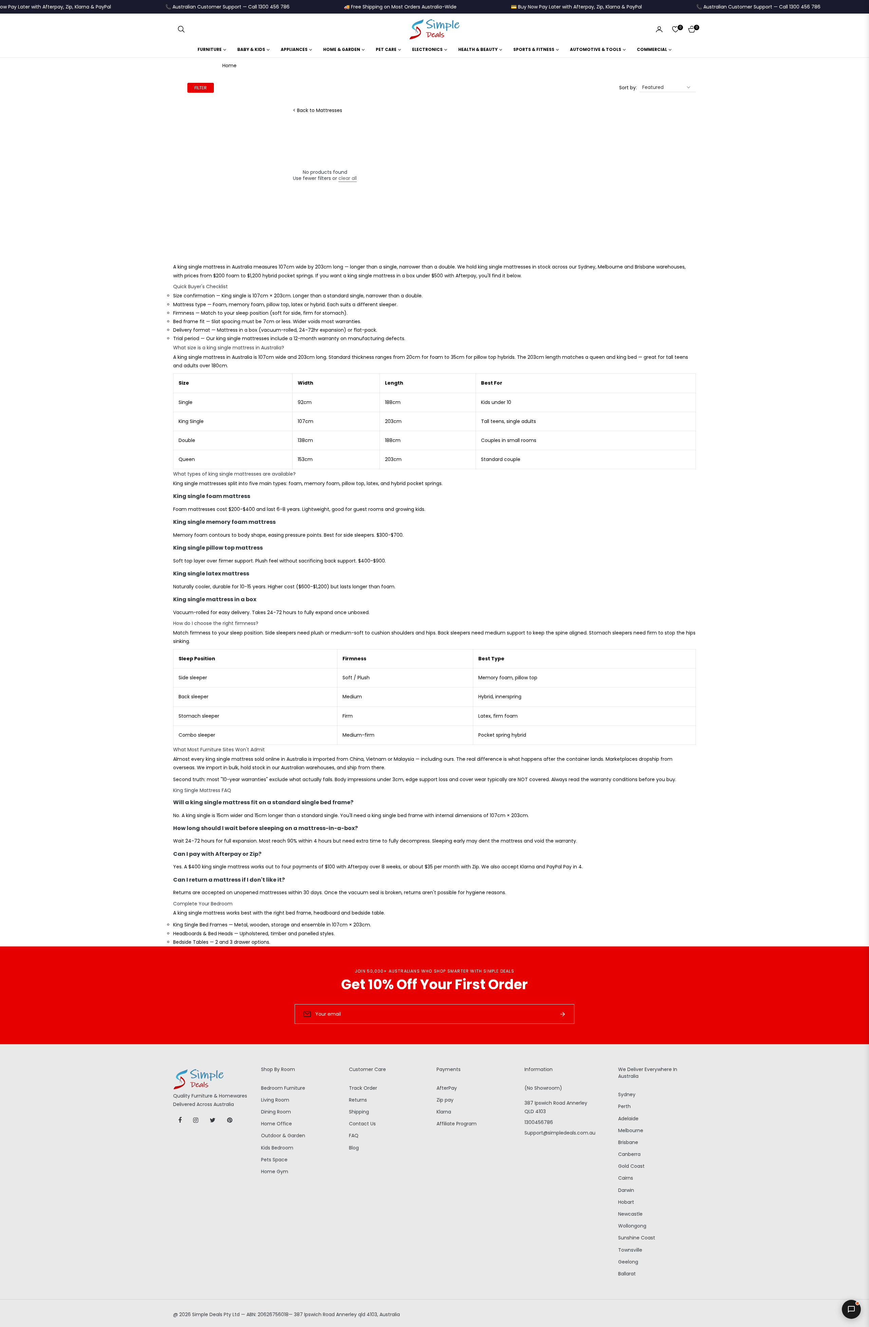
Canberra (629, 1154)
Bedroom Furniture (283, 1088)
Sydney (626, 1094)
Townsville (630, 1250)
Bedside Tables (190, 942)
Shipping (359, 1111)
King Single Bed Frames (200, 924)
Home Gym (274, 1171)
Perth (624, 1106)
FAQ (353, 1135)
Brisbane (628, 1142)
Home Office (276, 1123)
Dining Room (276, 1111)
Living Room (275, 1099)
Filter (201, 88)
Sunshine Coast (636, 1237)
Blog (354, 1147)
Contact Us (362, 1123)
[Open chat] (851, 1309)
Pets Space (274, 1159)
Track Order (363, 1088)
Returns (358, 1099)
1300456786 (538, 1122)
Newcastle (630, 1214)
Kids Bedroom (277, 1147)
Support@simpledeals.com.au (559, 1132)
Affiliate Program (457, 1123)
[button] (181, 29)
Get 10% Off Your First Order (434, 984)
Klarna (444, 1111)
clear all (347, 178)
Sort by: (628, 87)
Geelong (628, 1261)
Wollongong (632, 1225)
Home (229, 65)
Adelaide (628, 1118)
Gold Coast (631, 1166)
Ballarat (627, 1273)
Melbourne (630, 1130)
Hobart (626, 1202)
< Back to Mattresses (317, 110)
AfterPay (447, 1088)
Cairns (625, 1178)
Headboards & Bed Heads (203, 933)
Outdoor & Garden (283, 1135)
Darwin (626, 1190)
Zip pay (445, 1099)
